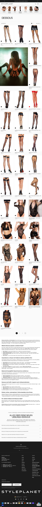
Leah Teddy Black (4, 262)
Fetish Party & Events (36, 475)
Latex (23, 457)
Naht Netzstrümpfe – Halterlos (20, 43)
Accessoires (24, 470)
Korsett (23, 464)
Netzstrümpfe (3, 130)
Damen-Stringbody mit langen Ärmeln (20, 307)
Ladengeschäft (35, 470)
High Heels (24, 469)
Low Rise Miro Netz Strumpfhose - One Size (35, 262)
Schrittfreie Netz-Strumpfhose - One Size (35, 87)
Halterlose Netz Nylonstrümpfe (20, 109)
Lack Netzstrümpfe (4, 109)
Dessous (23, 467)
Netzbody (2, 284)
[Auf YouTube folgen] (26, 499)
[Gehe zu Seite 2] (25, 333)
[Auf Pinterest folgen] (23, 499)
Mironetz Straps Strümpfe (5, 152)
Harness (23, 465)
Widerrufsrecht (35, 464)
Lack (23, 460)
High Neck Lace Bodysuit (19, 262)
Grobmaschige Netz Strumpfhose (21, 130)
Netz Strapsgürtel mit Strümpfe (35, 173)
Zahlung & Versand (35, 462)
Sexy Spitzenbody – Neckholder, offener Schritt (34, 218)
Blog (33, 477)
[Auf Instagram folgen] (21, 499)
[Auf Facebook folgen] (15, 499)
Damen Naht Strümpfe (33, 152)
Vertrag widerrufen (36, 465)
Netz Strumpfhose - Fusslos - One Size (35, 196)
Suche (33, 457)
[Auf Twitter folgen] (18, 499)
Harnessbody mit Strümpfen (6, 328)
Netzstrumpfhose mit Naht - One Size (6, 44)
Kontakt (33, 459)
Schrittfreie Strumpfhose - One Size (34, 131)
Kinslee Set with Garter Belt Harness (34, 240)
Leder (23, 459)
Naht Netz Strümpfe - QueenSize (6, 173)
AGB (33, 460)
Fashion (23, 462)
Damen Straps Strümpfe (19, 152)
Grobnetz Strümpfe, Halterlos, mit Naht (20, 174)
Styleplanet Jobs (35, 472)
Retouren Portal (35, 474)
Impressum (34, 467)
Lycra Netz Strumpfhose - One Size (35, 43)
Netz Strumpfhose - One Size (34, 284)
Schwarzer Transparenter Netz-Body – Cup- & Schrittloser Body (34, 307)
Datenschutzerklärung (36, 469)
